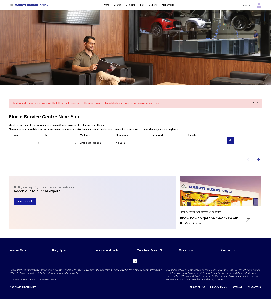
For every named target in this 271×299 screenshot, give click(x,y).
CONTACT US (254, 287)
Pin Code (13, 135)
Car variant (157, 135)
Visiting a (85, 135)
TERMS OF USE (197, 287)
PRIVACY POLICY (218, 287)
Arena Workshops (90, 142)
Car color (192, 135)
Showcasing (122, 135)
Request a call (25, 201)
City (47, 135)
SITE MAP (237, 287)
